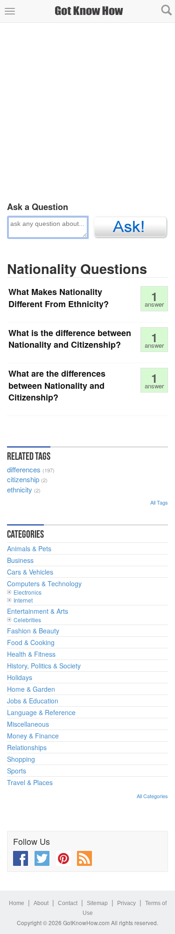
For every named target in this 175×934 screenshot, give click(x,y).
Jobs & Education (32, 700)
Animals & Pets (29, 548)
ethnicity (19, 489)
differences (24, 469)
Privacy (126, 903)
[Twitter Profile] (42, 858)
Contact (67, 903)
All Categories (152, 796)
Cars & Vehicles (30, 571)
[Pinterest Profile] (63, 858)
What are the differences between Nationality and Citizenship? (56, 385)
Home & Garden (31, 689)
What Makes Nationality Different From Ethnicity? (58, 298)
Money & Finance (33, 735)
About (41, 903)
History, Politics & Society (44, 665)
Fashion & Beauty (33, 630)
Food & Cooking (31, 642)
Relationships (27, 747)
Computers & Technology (44, 583)
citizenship (23, 479)
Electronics (28, 592)
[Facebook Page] (20, 858)
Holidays (19, 677)
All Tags (159, 502)
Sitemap (97, 903)
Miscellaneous (28, 724)
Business (20, 560)
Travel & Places (30, 782)
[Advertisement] (87, 110)
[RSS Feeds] (84, 858)
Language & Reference (41, 712)
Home (16, 903)
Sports (16, 770)
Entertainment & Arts (37, 611)
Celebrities (27, 620)
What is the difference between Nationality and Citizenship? (69, 339)
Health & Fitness (31, 654)
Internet (23, 600)
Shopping (21, 759)
